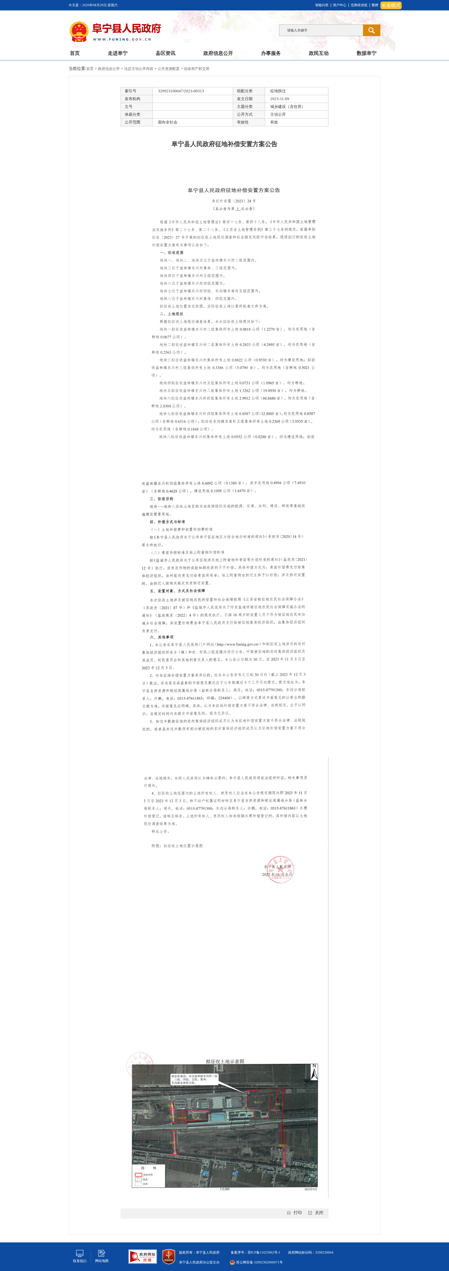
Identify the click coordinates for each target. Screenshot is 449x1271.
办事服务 (271, 53)
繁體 (375, 5)
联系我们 (80, 1261)
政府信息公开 (218, 53)
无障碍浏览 (359, 5)
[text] (321, 30)
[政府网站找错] (142, 1256)
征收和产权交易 (196, 69)
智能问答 (322, 5)
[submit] (371, 30)
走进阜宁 (118, 53)
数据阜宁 (367, 53)
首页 (75, 53)
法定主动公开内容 (139, 69)
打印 (298, 1212)
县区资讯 (165, 53)
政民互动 (319, 53)
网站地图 (102, 1261)
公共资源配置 (169, 69)
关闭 (319, 1212)
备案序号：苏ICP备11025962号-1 (255, 1252)
